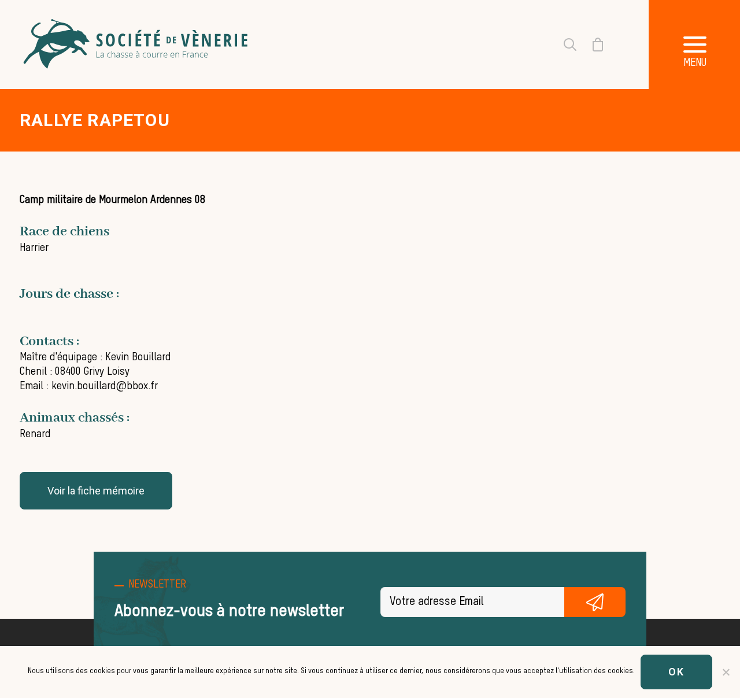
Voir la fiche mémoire (96, 491)
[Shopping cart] (591, 44)
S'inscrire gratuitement (595, 602)
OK (676, 672)
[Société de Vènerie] (137, 44)
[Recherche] (563, 44)
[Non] (725, 672)
